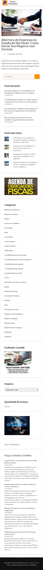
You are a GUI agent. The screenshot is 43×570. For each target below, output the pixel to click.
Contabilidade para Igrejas (13, 264)
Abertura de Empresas (12, 210)
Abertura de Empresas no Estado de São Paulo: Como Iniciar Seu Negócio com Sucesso (20, 44)
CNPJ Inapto (8, 251)
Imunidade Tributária (11, 296)
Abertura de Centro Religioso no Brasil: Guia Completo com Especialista (24, 148)
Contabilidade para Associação (15, 255)
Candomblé (8, 237)
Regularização (9, 323)
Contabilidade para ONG (13, 273)
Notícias (7, 300)
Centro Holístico (10, 246)
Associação (8, 228)
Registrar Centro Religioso (13, 314)
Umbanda (7, 332)
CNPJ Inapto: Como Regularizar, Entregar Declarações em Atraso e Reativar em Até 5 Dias (24, 140)
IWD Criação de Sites (32, 563)
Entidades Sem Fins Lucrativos (15, 282)
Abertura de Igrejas (11, 214)
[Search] (37, 76)
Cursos (6, 278)
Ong (5, 305)
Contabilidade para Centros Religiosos (18, 260)
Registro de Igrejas (11, 318)
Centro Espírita (9, 241)
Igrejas (6, 287)
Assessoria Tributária (11, 223)
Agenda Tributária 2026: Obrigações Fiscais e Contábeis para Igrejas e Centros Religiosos (25, 164)
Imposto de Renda (11, 291)
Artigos (6, 219)
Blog (6, 232)
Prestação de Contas (11, 309)
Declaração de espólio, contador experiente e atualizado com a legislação (24, 156)
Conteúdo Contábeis (21, 455)
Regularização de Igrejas (13, 328)
